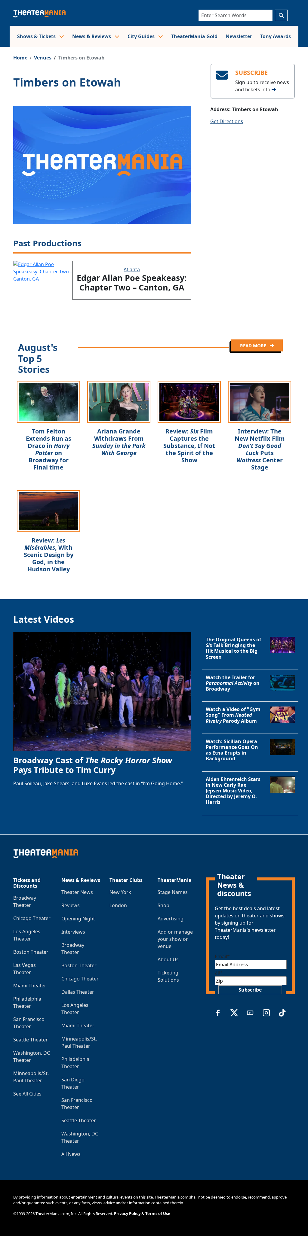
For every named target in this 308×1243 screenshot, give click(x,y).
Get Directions (226, 121)
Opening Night (78, 918)
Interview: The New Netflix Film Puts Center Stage (260, 449)
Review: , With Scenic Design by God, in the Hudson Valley (48, 554)
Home (20, 57)
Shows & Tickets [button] (37, 36)
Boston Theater (30, 952)
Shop (163, 905)
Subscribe (250, 989)
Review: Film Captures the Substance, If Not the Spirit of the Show (189, 445)
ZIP (218, 972)
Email (222, 956)
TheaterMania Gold (194, 36)
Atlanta (132, 269)
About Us (168, 959)
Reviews (70, 905)
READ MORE (253, 345)
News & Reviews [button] (92, 36)
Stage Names (173, 892)
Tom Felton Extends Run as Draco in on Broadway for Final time (48, 449)
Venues (42, 57)
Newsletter (239, 36)
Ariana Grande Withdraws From (118, 442)
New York (120, 892)
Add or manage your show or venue (175, 939)
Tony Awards (275, 36)
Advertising (170, 918)
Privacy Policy (127, 1213)
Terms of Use (157, 1213)
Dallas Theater (77, 992)
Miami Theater (29, 985)
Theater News (77, 892)
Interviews (73, 931)
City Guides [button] (142, 36)
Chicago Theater (32, 918)
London (118, 905)
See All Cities (27, 1093)
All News (71, 1154)
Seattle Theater (30, 1039)
